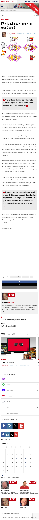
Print (37, 15)
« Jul (2, 475)
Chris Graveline (24, 491)
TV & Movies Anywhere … (8, 362)
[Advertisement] (19, 68)
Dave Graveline (5, 491)
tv (31, 277)
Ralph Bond (23, 508)
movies (13, 277)
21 (25, 463)
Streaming (25, 277)
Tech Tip (7, 19)
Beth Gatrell (5, 365)
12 (16, 459)
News (3, 19)
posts (12, 295)
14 (25, 459)
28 (25, 467)
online (18, 277)
